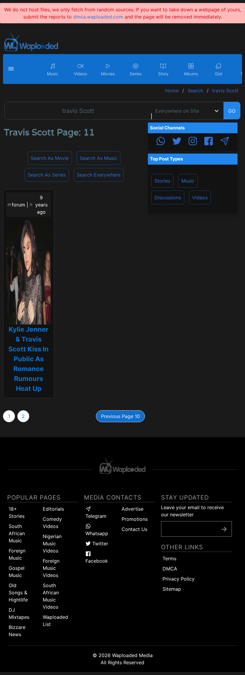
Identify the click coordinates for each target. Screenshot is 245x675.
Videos (200, 197)
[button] (12, 69)
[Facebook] (208, 142)
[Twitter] (177, 142)
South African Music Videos (51, 596)
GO (231, 111)
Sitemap (172, 589)
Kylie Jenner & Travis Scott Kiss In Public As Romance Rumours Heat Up (28, 358)
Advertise (132, 509)
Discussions (167, 197)
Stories (162, 181)
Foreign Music (17, 554)
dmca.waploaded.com (98, 17)
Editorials (53, 509)
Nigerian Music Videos (52, 543)
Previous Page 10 (120, 416)
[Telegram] (224, 142)
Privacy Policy (179, 579)
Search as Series (47, 175)
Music (188, 181)
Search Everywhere (98, 175)
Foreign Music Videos (51, 568)
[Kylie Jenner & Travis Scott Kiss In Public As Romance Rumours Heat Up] (28, 272)
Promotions (135, 519)
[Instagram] (192, 142)
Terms (169, 558)
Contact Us (134, 529)
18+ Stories (16, 512)
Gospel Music (16, 571)
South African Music (17, 533)
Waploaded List (55, 620)
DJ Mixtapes (19, 613)
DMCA (170, 569)
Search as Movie (50, 158)
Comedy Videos (52, 522)
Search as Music (98, 158)
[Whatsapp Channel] (160, 142)
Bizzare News (17, 630)
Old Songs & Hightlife (18, 592)
